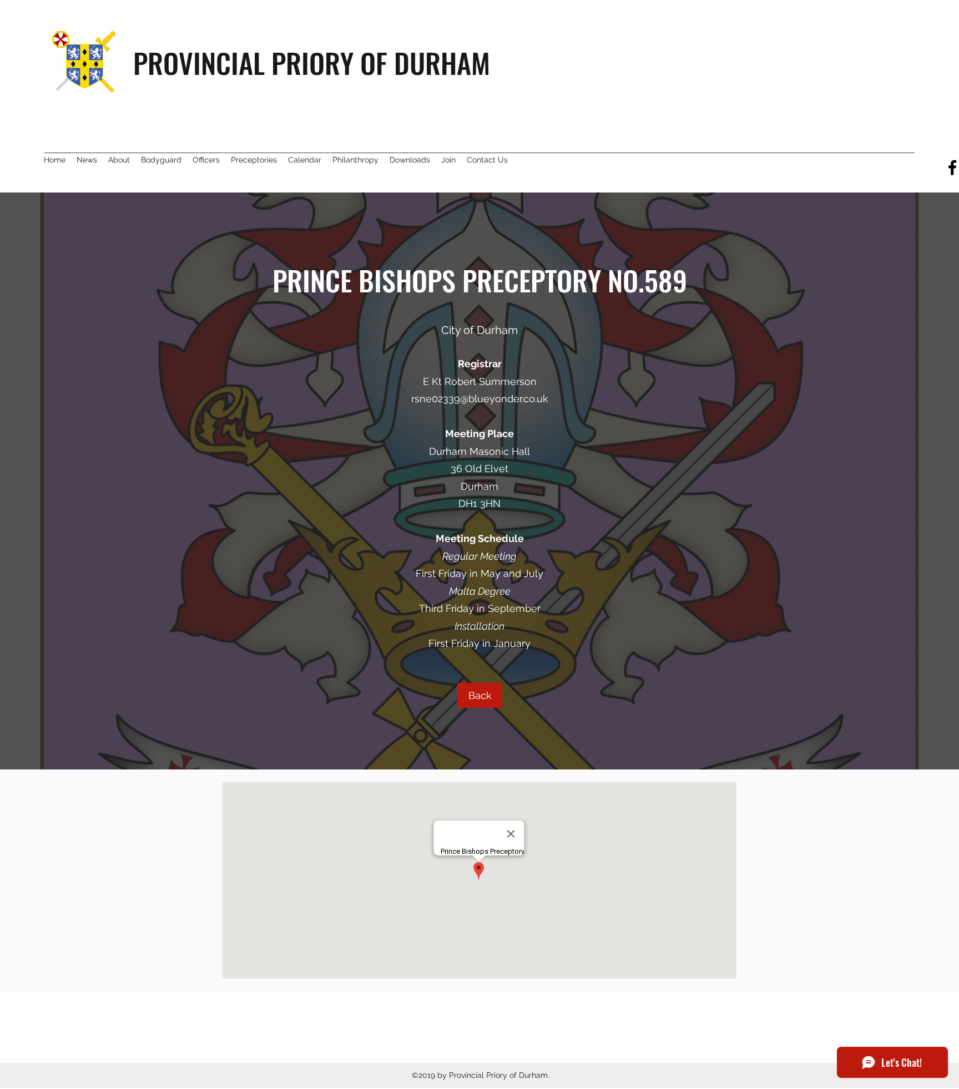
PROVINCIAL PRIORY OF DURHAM (311, 62)
